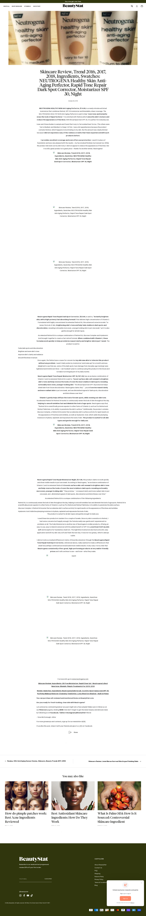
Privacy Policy (99, 879)
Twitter (62, 713)
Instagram (71, 713)
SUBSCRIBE (48, 878)
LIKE (80, 726)
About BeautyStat (100, 865)
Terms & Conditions (101, 882)
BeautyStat (12, 903)
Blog (96, 885)
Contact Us (98, 867)
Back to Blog (73, 744)
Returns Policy (99, 876)
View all (73, 833)
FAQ (96, 870)
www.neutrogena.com (80, 679)
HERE (61, 710)
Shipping (97, 873)
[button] (132, 6)
